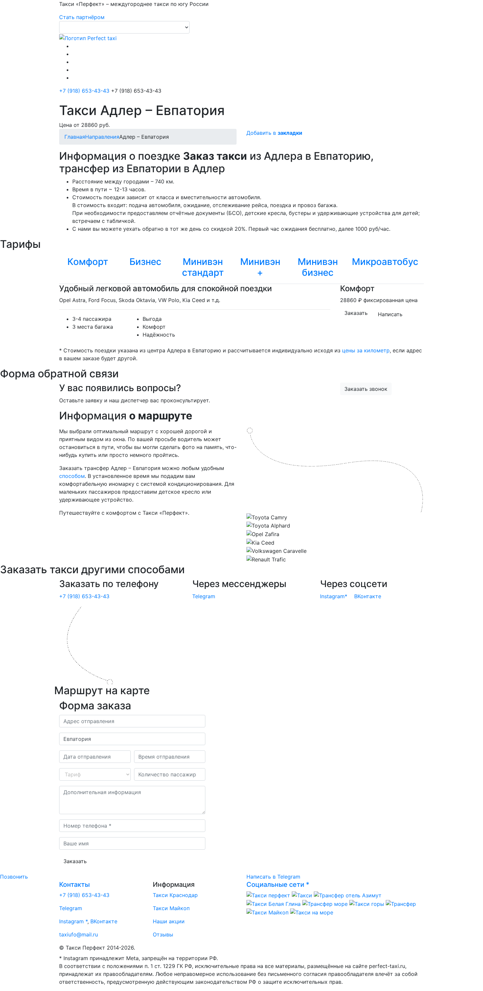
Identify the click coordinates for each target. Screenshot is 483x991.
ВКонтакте (367, 596)
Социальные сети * (277, 884)
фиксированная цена (390, 300)
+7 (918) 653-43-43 (84, 90)
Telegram (203, 596)
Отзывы (163, 934)
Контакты (74, 884)
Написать (390, 314)
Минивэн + (260, 267)
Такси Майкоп (171, 908)
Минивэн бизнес (318, 267)
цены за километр (366, 350)
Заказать (356, 313)
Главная (74, 136)
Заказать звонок (365, 389)
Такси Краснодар (175, 895)
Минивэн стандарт (203, 267)
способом (72, 476)
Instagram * (73, 921)
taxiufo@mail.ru (78, 934)
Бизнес (145, 261)
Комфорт (87, 261)
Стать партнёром (81, 17)
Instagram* (333, 596)
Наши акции (169, 921)
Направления (102, 136)
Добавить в (274, 133)
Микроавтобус (385, 261)
